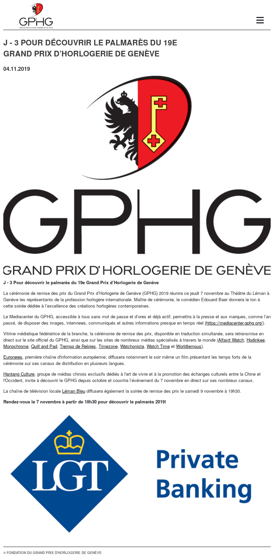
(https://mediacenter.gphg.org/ (234, 323)
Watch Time (158, 346)
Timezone (108, 346)
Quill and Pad (44, 346)
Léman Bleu (73, 391)
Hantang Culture (18, 374)
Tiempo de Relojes (78, 346)
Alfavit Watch (231, 340)
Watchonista (132, 346)
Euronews (12, 357)
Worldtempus (188, 346)
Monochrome (15, 346)
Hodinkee (256, 340)
